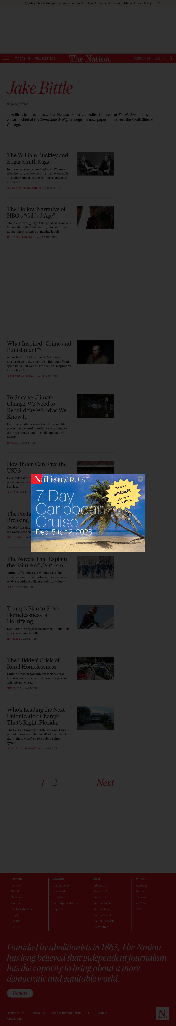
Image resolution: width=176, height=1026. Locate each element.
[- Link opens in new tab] (88, 513)
